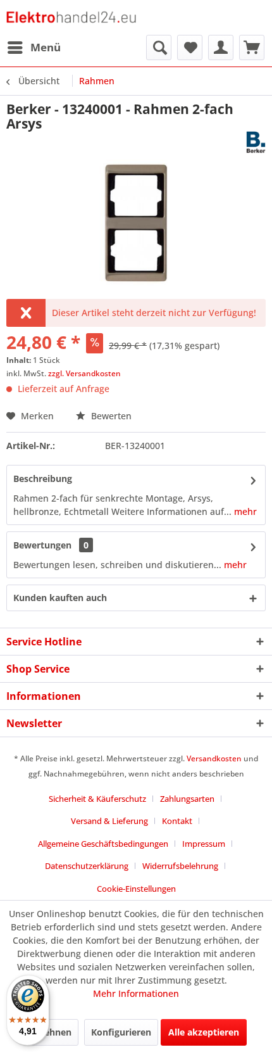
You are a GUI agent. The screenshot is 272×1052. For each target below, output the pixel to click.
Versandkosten (214, 758)
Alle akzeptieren (203, 1032)
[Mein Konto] (220, 47)
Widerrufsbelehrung (180, 865)
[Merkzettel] (189, 47)
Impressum (203, 843)
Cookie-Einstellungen (136, 888)
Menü (45, 47)
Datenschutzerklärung (86, 865)
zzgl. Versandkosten (84, 373)
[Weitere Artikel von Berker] (256, 142)
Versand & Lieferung (109, 821)
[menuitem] (33, 47)
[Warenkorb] (251, 47)
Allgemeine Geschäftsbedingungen (103, 843)
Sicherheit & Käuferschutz (97, 798)
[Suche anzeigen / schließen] (158, 47)
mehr (244, 511)
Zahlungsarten (187, 798)
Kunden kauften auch (60, 598)
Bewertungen (42, 545)
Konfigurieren (121, 1032)
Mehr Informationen (136, 993)
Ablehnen (50, 1032)
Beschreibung (42, 478)
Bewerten (110, 416)
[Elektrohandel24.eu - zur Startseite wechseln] (71, 17)
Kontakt (177, 821)
